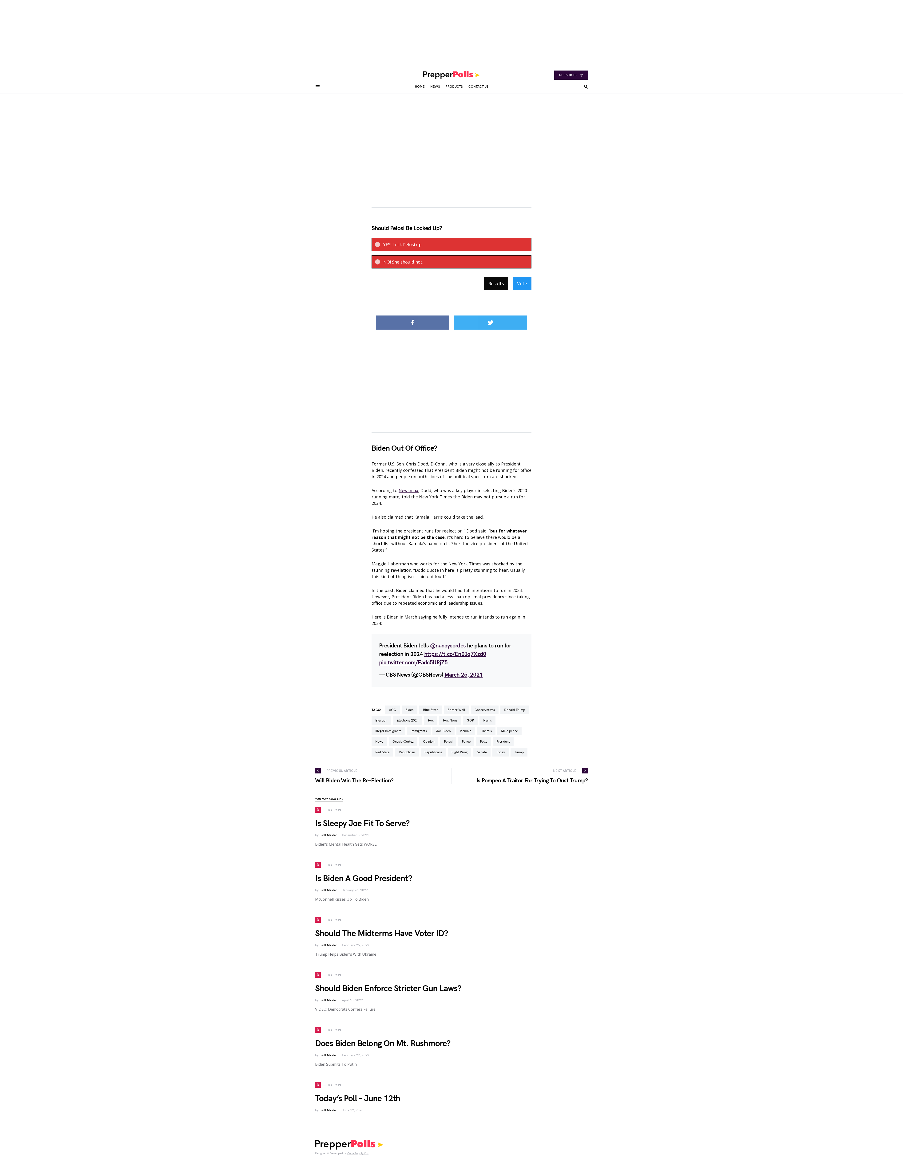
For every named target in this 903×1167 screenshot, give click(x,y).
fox (431, 720)
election (381, 720)
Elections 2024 (408, 720)
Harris (487, 720)
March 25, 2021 (463, 674)
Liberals (486, 731)
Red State (382, 752)
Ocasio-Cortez (403, 742)
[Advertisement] (141, 33)
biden (409, 710)
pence (466, 742)
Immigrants (419, 731)
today (500, 752)
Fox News (450, 720)
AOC (392, 710)
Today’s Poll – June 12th (357, 1099)
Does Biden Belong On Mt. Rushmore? (383, 1044)
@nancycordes (448, 645)
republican (407, 752)
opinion (429, 742)
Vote (522, 283)
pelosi (448, 742)
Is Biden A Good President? (363, 879)
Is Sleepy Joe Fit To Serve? (362, 824)
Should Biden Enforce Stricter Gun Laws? (388, 989)
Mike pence (509, 731)
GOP (470, 720)
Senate (482, 752)
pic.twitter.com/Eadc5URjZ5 (413, 662)
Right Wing (459, 752)
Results (496, 283)
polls (483, 742)
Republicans (433, 752)
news (379, 742)
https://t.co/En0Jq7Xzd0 (455, 654)
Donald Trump (514, 710)
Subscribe (568, 75)
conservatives (485, 710)
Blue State (430, 710)
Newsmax (408, 490)
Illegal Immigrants (388, 731)
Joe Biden (443, 731)
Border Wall (456, 710)
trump (519, 752)
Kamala (465, 731)
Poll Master (329, 835)
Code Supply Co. (357, 1153)
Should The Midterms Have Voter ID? (381, 934)
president (503, 742)
